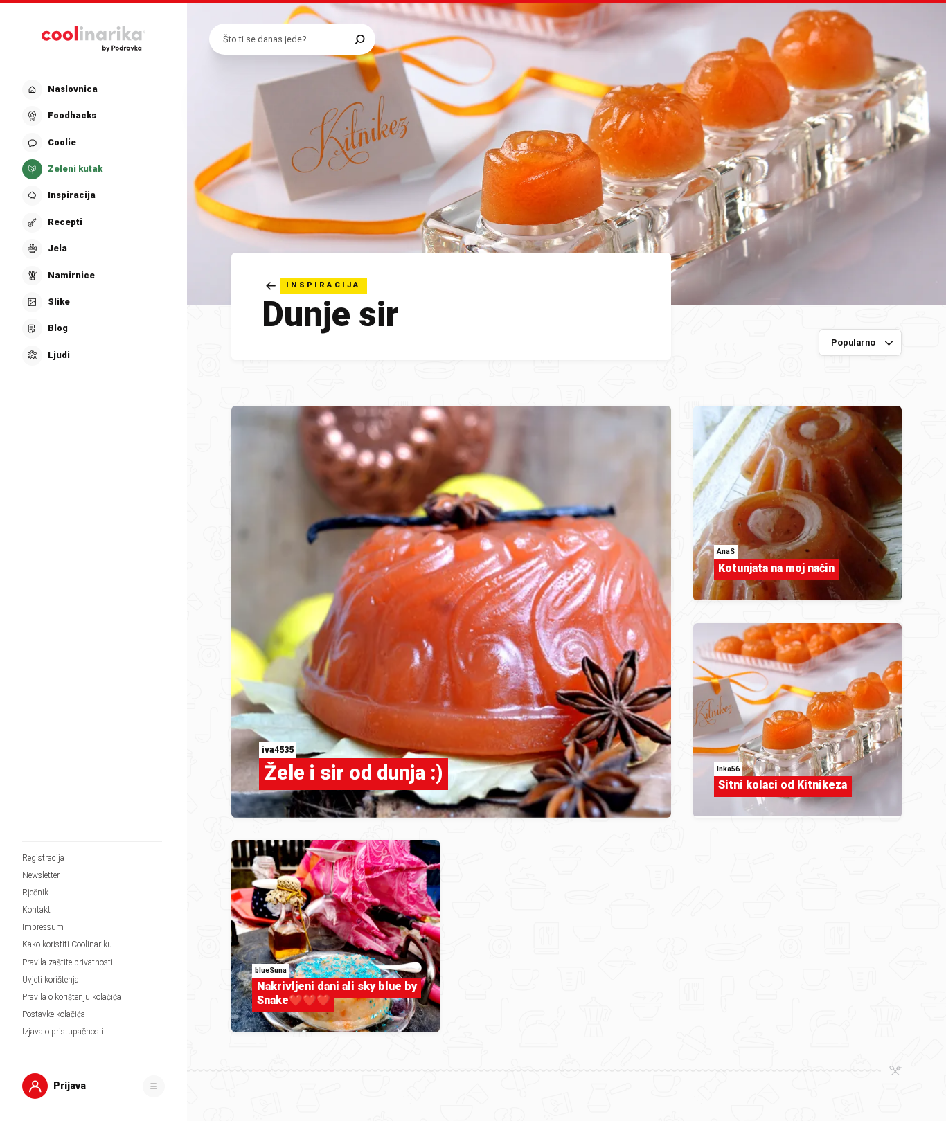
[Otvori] (154, 1086)
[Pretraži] (360, 39)
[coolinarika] (93, 36)
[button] (92, 223)
